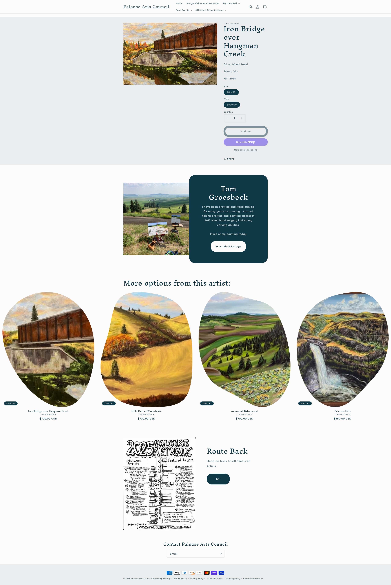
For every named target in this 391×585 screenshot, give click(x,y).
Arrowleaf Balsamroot (244, 411)
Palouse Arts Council (141, 578)
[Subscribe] (220, 553)
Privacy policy (196, 578)
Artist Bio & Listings (228, 246)
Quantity (228, 111)
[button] (231, 3)
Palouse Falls (342, 411)
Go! (218, 478)
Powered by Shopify (160, 578)
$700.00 (233, 105)
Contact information (253, 578)
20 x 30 (233, 92)
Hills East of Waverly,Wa (146, 411)
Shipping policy (233, 578)
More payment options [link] (245, 150)
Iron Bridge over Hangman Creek (48, 411)
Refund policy (180, 578)
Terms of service (214, 578)
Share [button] (230, 158)
